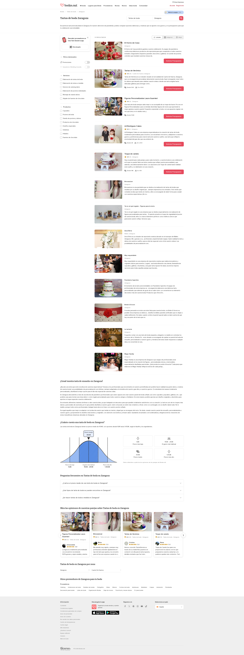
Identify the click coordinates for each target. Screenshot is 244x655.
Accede (172, 6)
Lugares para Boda (94, 6)
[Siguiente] (183, 535)
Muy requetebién (130, 255)
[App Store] (98, 614)
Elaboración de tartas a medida (73, 83)
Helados (65, 134)
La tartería (128, 329)
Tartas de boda (71, 11)
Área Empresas (179, 2)
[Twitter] (129, 606)
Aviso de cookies (65, 616)
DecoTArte (128, 231)
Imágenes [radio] (170, 37)
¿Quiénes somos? (65, 630)
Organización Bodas (95, 590)
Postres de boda (68, 115)
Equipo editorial (65, 633)
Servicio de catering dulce (71, 87)
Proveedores (108, 6)
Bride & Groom (129, 305)
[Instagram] (137, 606)
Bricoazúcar (128, 181)
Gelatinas (66, 130)
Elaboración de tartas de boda (73, 79)
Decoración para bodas (67, 590)
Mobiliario (144, 587)
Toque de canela (131, 154)
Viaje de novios (108, 590)
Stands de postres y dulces (72, 118)
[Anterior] (61, 535)
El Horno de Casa (131, 43)
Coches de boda (124, 587)
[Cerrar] (87, 37)
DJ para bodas (138, 590)
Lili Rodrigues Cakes (133, 126)
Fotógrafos (100, 587)
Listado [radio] (158, 37)
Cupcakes (66, 111)
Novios (124, 6)
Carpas (152, 587)
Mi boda (83, 6)
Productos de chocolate (71, 122)
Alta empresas (64, 627)
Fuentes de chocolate (70, 137)
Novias (117, 6)
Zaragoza (63, 570)
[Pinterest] (133, 606)
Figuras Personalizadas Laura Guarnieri (141, 98)
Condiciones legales (66, 608)
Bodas (62, 11)
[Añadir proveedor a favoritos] (119, 44)
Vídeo (108, 587)
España (161, 607)
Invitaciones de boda (74, 587)
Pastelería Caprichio (131, 280)
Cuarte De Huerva (98, 570)
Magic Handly (129, 354)
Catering (62, 587)
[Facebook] (125, 606)
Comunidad (143, 6)
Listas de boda (81, 590)
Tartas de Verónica (132, 70)
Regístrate (180, 6)
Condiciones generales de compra (70, 611)
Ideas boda (133, 6)
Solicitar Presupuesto (173, 61)
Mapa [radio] (180, 37)
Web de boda (64, 639)
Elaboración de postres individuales (74, 91)
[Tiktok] (146, 606)
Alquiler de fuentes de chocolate (73, 98)
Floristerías (168, 587)
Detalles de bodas (89, 587)
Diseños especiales (69, 126)
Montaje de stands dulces (71, 95)
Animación (160, 587)
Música (114, 587)
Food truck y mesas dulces (124, 590)
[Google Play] (112, 614)
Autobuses (135, 587)
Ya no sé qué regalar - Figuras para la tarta (139, 206)
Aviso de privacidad (66, 614)
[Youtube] (142, 606)
